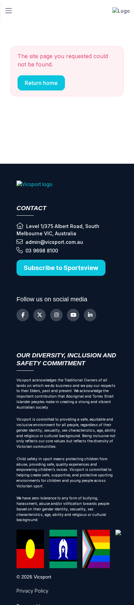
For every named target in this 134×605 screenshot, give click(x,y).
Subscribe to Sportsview (61, 267)
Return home (41, 82)
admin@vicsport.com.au (54, 242)
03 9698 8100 (41, 250)
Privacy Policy (32, 591)
